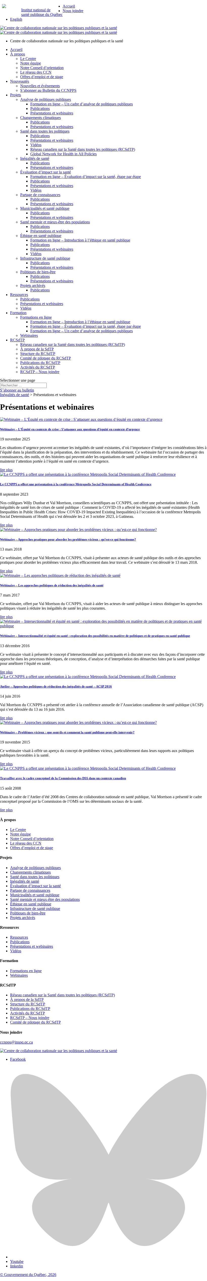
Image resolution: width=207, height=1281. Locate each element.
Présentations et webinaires (51, 113)
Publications (40, 108)
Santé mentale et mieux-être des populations (55, 222)
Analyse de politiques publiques (45, 99)
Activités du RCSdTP (37, 367)
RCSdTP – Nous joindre (39, 372)
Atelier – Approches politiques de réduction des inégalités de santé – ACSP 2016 (56, 686)
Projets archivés (32, 285)
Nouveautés (19, 81)
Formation (18, 313)
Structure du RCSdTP (37, 353)
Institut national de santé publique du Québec (42, 12)
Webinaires (29, 335)
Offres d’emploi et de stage (41, 77)
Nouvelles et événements (40, 86)
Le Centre (28, 58)
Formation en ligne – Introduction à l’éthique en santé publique (80, 240)
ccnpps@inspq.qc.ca (16, 1042)
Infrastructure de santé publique (45, 258)
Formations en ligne (36, 317)
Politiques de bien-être (38, 272)
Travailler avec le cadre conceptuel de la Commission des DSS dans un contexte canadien (63, 778)
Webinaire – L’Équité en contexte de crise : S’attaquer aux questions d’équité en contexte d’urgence (70, 429)
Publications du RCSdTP (40, 363)
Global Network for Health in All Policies (63, 154)
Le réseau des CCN (35, 72)
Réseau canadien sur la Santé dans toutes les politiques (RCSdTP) (82, 149)
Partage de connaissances (40, 195)
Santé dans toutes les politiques (44, 131)
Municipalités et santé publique (44, 208)
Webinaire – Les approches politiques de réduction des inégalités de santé (52, 585)
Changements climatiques (40, 117)
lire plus (6, 470)
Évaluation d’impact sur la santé (45, 172)
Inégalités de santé (34, 158)
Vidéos (35, 145)
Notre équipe (30, 63)
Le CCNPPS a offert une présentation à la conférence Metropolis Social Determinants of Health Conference (75, 484)
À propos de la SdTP (37, 349)
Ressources (19, 294)
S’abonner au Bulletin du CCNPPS (48, 90)
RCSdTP (17, 340)
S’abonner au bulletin (17, 390)
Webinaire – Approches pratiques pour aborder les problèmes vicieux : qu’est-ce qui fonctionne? (68, 539)
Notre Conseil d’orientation (42, 68)
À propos (17, 54)
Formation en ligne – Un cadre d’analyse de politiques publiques (81, 104)
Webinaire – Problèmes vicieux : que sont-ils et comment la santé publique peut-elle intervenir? (67, 732)
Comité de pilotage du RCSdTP (45, 358)
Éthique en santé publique (40, 235)
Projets (15, 95)
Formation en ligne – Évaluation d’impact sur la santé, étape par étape (85, 176)
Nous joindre (73, 11)
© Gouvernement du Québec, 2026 (28, 1274)
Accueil (69, 6)
